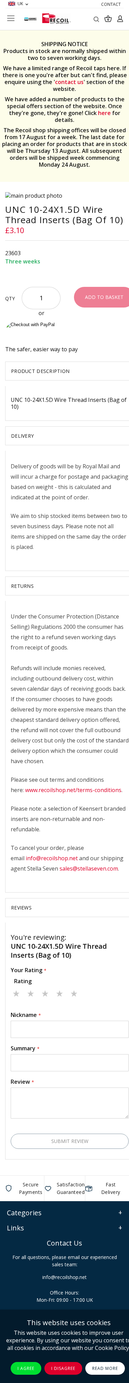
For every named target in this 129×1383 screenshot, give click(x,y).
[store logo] (56, 18)
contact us (69, 82)
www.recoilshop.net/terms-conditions (73, 790)
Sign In (120, 18)
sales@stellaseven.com (89, 868)
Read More (105, 1368)
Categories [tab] (24, 1212)
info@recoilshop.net (52, 858)
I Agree (26, 1368)
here (104, 113)
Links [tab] (15, 1228)
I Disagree (63, 1368)
